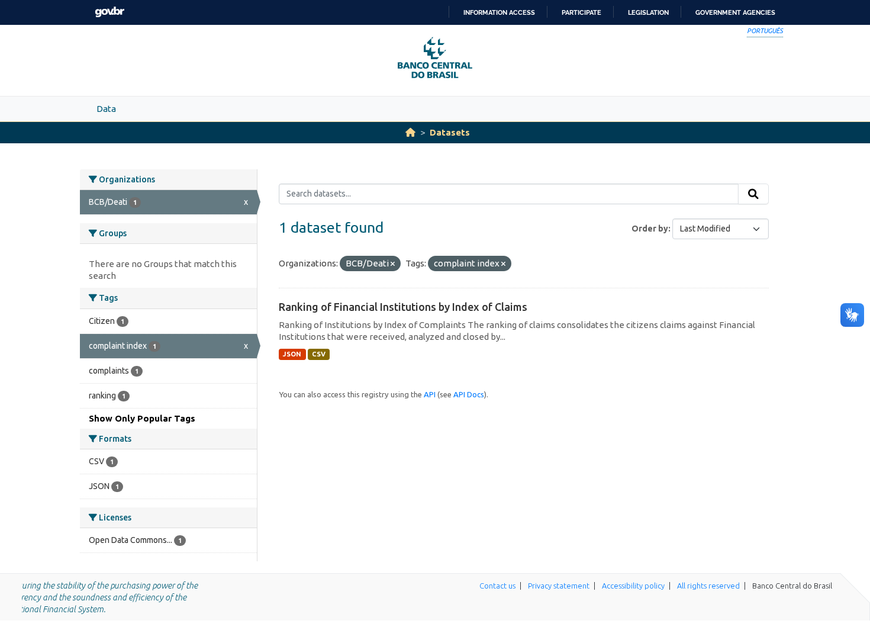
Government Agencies (735, 12)
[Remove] (393, 264)
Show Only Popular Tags (142, 418)
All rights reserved (708, 585)
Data (106, 109)
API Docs (468, 394)
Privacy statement (558, 585)
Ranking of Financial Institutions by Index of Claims (403, 307)
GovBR (109, 12)
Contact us (497, 585)
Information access (499, 12)
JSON (292, 354)
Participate (581, 12)
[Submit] (753, 194)
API (430, 394)
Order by (649, 228)
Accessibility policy (633, 585)
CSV (319, 354)
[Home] (410, 132)
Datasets (450, 132)
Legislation (648, 12)
